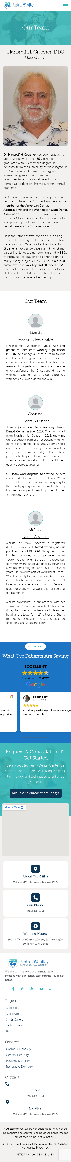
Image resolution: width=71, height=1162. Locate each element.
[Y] (33, 989)
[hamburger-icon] (65, 5)
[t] (52, 989)
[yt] (43, 989)
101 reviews (42, 678)
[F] (15, 989)
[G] (24, 989)
